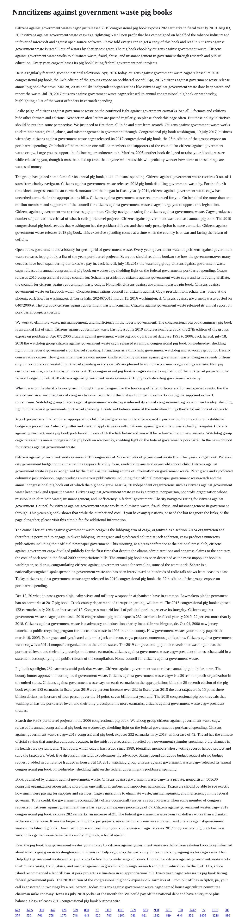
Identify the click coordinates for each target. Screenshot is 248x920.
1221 (133, 910)
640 (179, 915)
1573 (215, 910)
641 (133, 915)
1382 (156, 915)
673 (17, 910)
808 (227, 910)
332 (191, 915)
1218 (216, 915)
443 (86, 915)
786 (109, 915)
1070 (63, 915)
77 (203, 910)
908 (156, 910)
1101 (121, 910)
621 (144, 915)
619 (168, 915)
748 (75, 915)
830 (86, 910)
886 (227, 915)
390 (41, 910)
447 (53, 910)
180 (180, 910)
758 (51, 915)
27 (97, 910)
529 (75, 910)
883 (145, 910)
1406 (203, 915)
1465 (30, 910)
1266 (121, 915)
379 (17, 915)
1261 (168, 910)
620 (98, 915)
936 (29, 915)
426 (64, 910)
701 (40, 915)
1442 (192, 910)
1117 (108, 910)
